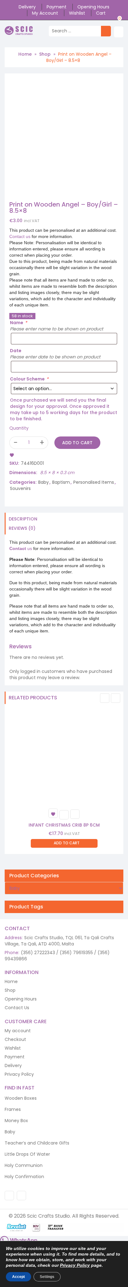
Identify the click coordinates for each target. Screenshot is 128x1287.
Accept (18, 1277)
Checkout (15, 1039)
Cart (101, 13)
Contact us (19, 236)
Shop (45, 54)
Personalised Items (93, 482)
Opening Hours (93, 7)
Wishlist (77, 13)
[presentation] (104, 698)
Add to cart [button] (67, 843)
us (20, 548)
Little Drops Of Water (27, 1154)
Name (18, 322)
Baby (43, 482)
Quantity (19, 428)
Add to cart (77, 443)
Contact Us (17, 1008)
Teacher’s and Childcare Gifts (37, 1143)
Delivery (27, 7)
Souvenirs (20, 488)
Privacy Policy (19, 1074)
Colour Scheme (29, 379)
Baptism (61, 482)
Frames (13, 1109)
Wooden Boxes (21, 1098)
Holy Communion (24, 1165)
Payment (56, 7)
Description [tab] (23, 519)
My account (45, 13)
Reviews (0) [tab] (22, 528)
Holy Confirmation (24, 1176)
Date (15, 350)
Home (25, 54)
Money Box (16, 1120)
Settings (47, 1277)
